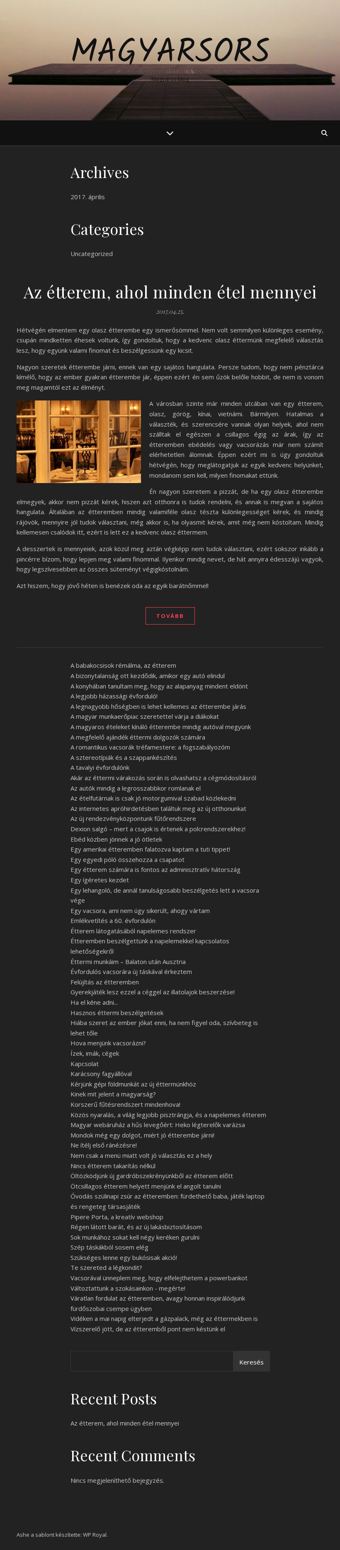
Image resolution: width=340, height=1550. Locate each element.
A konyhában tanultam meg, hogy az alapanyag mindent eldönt (159, 686)
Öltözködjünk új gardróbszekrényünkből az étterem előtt (151, 1176)
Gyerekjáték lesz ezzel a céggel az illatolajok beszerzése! (152, 992)
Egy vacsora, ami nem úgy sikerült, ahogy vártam (140, 910)
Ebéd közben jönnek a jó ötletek (116, 839)
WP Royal (95, 1534)
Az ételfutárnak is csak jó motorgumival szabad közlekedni (153, 798)
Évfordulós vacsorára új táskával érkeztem (131, 971)
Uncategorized (91, 253)
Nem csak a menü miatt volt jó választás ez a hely (141, 1155)
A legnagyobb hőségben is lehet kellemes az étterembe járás (158, 706)
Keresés (251, 1362)
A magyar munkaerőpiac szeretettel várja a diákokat (144, 716)
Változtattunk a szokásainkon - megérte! (127, 1288)
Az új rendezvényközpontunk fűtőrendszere (133, 818)
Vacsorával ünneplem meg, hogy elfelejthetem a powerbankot (159, 1278)
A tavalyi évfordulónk (99, 767)
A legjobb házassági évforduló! (114, 696)
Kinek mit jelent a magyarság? (113, 1094)
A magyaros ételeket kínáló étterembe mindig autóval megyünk (160, 727)
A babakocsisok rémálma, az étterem (123, 665)
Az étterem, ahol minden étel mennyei (170, 292)
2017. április (87, 197)
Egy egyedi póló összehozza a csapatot (127, 859)
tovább (170, 616)
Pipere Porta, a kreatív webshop (116, 1217)
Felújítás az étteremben (104, 982)
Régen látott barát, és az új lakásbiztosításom (136, 1227)
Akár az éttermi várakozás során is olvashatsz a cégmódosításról (163, 778)
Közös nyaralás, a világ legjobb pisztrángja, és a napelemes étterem (168, 1115)
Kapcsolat (84, 1063)
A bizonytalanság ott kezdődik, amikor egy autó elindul (147, 675)
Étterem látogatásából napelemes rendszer (133, 931)
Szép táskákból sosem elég (109, 1247)
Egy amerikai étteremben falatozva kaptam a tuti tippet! (150, 849)
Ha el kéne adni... (94, 1002)
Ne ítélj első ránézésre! (103, 1145)
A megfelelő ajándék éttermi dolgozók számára (137, 737)
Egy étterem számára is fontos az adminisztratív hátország (155, 869)
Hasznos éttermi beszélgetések (116, 1012)
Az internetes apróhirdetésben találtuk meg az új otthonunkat (158, 808)
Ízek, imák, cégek (94, 1053)
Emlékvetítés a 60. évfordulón (112, 920)
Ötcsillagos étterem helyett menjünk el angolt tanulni (145, 1186)
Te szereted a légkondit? (106, 1267)
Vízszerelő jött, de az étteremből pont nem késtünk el (147, 1329)
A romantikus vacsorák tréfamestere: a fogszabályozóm (150, 747)
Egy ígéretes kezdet (99, 880)
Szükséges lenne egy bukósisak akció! (123, 1257)
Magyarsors (170, 53)
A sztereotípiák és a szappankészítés (123, 757)
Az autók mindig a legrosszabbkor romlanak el (135, 788)
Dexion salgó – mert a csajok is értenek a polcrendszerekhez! (157, 829)
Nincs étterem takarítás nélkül (112, 1166)
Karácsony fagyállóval (101, 1073)
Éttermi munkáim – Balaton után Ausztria (128, 961)
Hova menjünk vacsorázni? (108, 1043)
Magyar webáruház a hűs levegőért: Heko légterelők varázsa (157, 1124)
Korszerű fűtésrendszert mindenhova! (125, 1104)
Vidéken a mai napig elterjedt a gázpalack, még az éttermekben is (164, 1318)
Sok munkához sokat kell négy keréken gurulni (134, 1237)
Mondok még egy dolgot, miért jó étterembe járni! (142, 1135)
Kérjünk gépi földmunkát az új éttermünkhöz (133, 1084)
